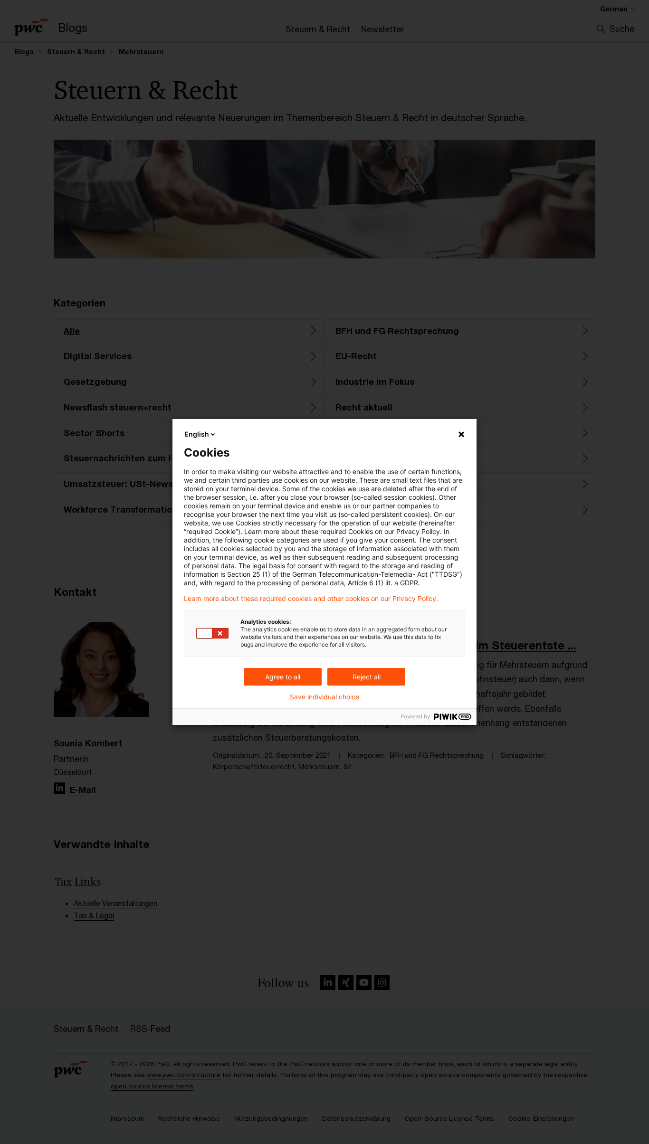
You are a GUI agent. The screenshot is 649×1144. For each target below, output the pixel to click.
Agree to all (282, 677)
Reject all (367, 677)
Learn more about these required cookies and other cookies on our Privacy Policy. (311, 598)
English (196, 434)
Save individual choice (324, 697)
